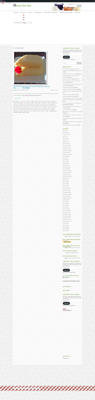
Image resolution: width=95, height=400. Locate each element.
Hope (17, 105)
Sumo (42, 109)
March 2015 (65, 187)
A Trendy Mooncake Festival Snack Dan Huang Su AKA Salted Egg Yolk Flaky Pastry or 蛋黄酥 (72, 70)
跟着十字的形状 (26, 112)
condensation (44, 102)
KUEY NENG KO (52, 105)
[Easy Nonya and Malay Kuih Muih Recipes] (72, 247)
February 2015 (66, 188)
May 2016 (65, 161)
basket (14, 102)
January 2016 (65, 169)
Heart (14, 105)
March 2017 (65, 143)
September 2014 (66, 198)
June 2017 (65, 138)
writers (43, 111)
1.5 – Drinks (29, 12)
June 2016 (65, 159)
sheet (49, 108)
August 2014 (65, 199)
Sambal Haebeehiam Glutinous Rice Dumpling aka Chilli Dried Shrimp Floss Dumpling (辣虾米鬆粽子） (72, 100)
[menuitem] (94, 1)
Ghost (42, 104)
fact (25, 104)
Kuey (47, 105)
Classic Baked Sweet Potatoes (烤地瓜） (71, 94)
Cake (25, 102)
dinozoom (37, 388)
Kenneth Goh (26, 90)
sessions (45, 108)
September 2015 (66, 176)
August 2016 (65, 156)
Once (32, 106)
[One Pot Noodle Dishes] (72, 252)
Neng (22, 106)
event (14, 104)
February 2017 (66, 145)
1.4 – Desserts (23, 12)
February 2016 (66, 167)
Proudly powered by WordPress (20, 388)
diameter (53, 102)
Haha (49, 104)
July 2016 (64, 158)
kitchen (44, 105)
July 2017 (64, 136)
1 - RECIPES (17, 101)
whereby (39, 111)
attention (44, 101)
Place (42, 106)
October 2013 (65, 218)
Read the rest (17, 98)
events (17, 104)
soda (18, 109)
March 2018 (65, 132)
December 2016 (66, 149)
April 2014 (65, 207)
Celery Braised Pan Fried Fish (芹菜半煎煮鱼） (72, 73)
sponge (21, 109)
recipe (29, 108)
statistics (28, 109)
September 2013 (66, 219)
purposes (15, 108)
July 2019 (64, 130)
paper (35, 106)
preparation (54, 106)
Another (40, 101)
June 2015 (65, 181)
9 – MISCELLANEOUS (17, 22)
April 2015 (65, 185)
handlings (53, 104)
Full (34, 104)
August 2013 (65, 221)
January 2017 (65, 147)
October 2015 (65, 174)
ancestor (36, 101)
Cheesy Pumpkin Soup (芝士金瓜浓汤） (71, 96)
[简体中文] (26, 15)
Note (25, 106)
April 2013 (65, 228)
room (39, 108)
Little (14, 106)
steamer (35, 109)
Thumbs (21, 111)
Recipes (32, 108)
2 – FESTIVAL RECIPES (37, 12)
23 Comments (55, 90)
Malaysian (18, 106)
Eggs (56, 102)
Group (46, 104)
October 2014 (65, 196)
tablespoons (47, 109)
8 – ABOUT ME (77, 12)
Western (35, 111)
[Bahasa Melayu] (26, 19)
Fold (32, 104)
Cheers (28, 102)
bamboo (54, 101)
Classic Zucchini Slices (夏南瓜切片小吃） (71, 79)
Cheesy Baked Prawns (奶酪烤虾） (70, 109)
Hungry (20, 105)
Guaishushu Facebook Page (71, 281)
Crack (49, 102)
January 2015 (65, 190)
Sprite (24, 109)
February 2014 (66, 210)
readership (24, 108)
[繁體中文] (26, 17)
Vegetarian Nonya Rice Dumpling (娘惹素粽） (72, 89)
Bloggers (21, 102)
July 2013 (64, 223)
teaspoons (52, 109)
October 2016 (65, 152)
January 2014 (65, 212)
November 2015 (66, 172)
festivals (29, 104)
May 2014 (65, 205)
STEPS (39, 109)
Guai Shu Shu (23, 5)
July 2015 (64, 179)
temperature (16, 111)
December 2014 (66, 192)
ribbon (36, 108)
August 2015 (65, 178)
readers (20, 108)
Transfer (30, 111)
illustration (37, 105)
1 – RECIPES (15, 12)
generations (38, 104)
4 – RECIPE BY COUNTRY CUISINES (66, 12)
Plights (45, 106)
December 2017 (66, 134)
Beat (18, 102)
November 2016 (66, 150)
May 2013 (65, 227)
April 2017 (65, 141)
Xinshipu (47, 111)
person (38, 106)
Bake (51, 101)
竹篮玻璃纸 (15, 112)
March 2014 (65, 208)
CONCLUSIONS (37, 102)
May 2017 (65, 139)
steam (32, 109)
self (42, 108)
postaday (49, 106)
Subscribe (66, 57)
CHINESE (32, 102)
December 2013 (66, 214)
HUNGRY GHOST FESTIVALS (28, 105)
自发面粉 (20, 112)
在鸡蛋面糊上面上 (53, 111)
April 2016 (65, 163)
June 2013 (65, 225)
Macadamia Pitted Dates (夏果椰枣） (70, 87)
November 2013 (66, 216)
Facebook (22, 104)
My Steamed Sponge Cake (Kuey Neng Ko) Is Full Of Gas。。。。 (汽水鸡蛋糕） (31, 87)
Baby (48, 101)
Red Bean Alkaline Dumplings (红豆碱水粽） (72, 125)
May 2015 (65, 183)
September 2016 (66, 154)
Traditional (25, 111)
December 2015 (66, 170)
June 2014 (65, 203)
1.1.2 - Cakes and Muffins (25, 101)
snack (14, 109)
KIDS (41, 105)
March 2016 (65, 165)
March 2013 (65, 230)
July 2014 (64, 201)
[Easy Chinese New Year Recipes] (72, 236)
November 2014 (66, 194)
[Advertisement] (47, 34)
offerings (28, 106)
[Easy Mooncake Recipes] (72, 258)
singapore (53, 108)
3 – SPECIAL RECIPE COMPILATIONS (50, 12)
